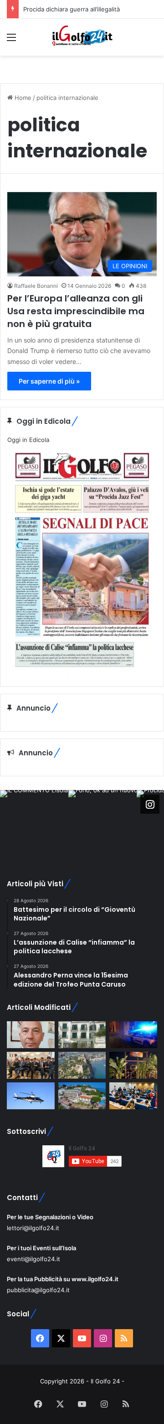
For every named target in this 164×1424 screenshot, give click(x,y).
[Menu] (11, 40)
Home (22, 97)
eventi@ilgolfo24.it (33, 1259)
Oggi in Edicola (28, 439)
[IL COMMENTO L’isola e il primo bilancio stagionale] (31, 1034)
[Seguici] (150, 803)
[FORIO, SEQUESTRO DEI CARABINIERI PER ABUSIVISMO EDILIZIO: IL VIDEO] (82, 1065)
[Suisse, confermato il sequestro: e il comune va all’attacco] (82, 1095)
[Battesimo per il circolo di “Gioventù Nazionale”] (31, 1065)
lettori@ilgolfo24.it (33, 1228)
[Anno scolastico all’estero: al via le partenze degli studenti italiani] (133, 1095)
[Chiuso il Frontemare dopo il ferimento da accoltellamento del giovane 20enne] (133, 1065)
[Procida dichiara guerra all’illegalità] (133, 1034)
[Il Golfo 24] (82, 37)
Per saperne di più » (49, 381)
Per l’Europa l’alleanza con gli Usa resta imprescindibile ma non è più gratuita (75, 311)
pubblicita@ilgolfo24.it (38, 1290)
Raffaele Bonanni (36, 285)
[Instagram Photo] (34, 824)
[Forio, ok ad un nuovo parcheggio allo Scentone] (82, 1034)
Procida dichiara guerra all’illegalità (71, 9)
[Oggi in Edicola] (82, 672)
